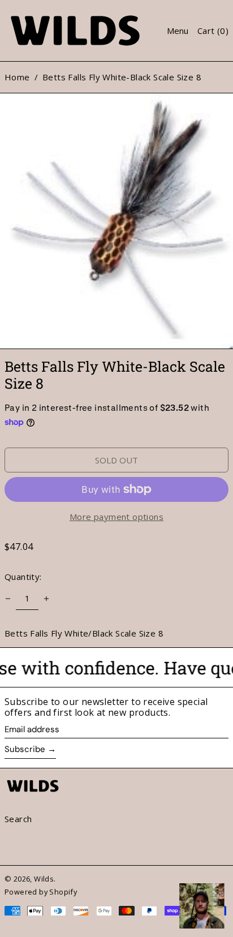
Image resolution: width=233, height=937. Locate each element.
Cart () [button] (212, 30)
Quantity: (23, 576)
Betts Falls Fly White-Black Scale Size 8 (121, 77)
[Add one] (46, 599)
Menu (177, 30)
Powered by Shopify (41, 892)
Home (17, 77)
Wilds (44, 879)
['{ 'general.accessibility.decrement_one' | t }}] (8, 599)
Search (18, 818)
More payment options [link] (116, 516)
